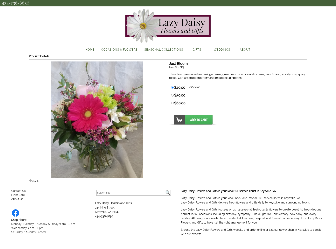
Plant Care (18, 194)
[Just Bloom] (97, 177)
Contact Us (18, 190)
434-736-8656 (15, 3)
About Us (17, 199)
